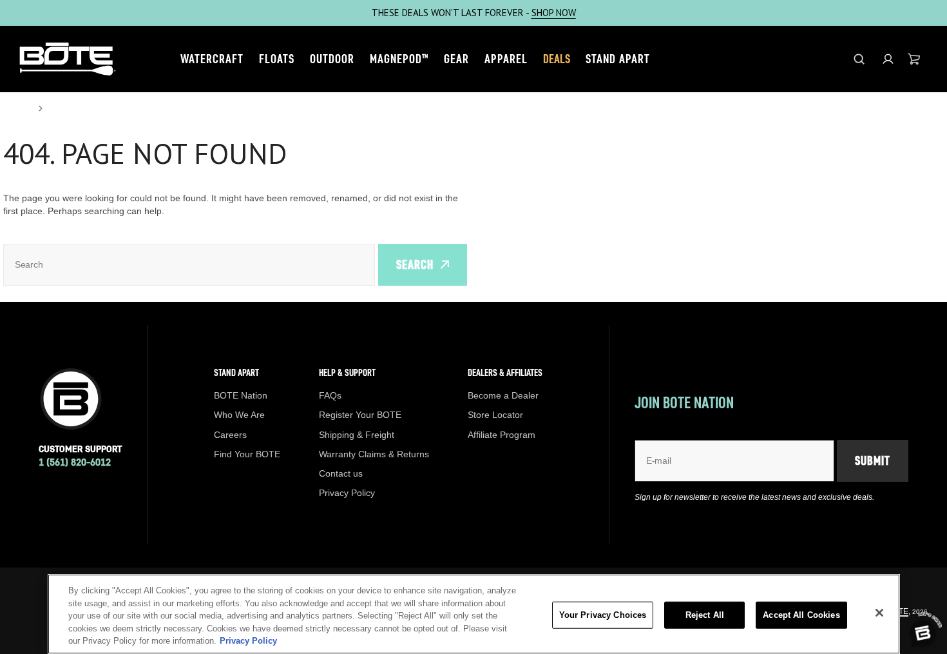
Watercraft (212, 58)
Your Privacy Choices (603, 615)
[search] (859, 59)
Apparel (506, 58)
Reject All (704, 615)
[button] (888, 59)
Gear (456, 58)
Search (415, 264)
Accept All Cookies (801, 615)
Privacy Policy (248, 641)
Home (16, 108)
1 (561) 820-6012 (75, 462)
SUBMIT (872, 460)
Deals (556, 58)
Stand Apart (618, 58)
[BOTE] (67, 59)
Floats (276, 58)
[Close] (879, 613)
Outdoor (332, 58)
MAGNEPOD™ (399, 58)
